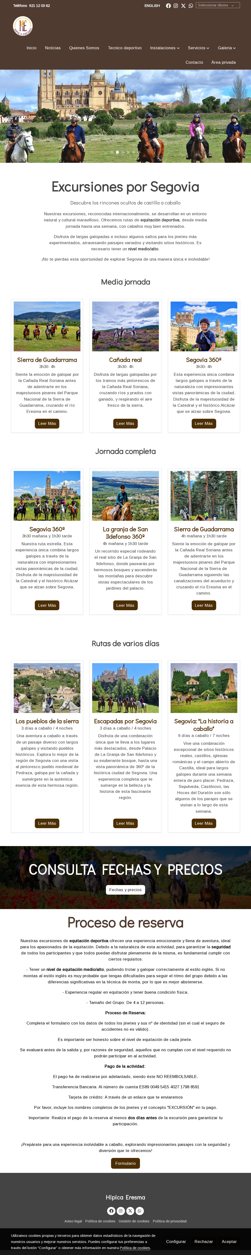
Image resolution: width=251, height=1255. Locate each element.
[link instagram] (176, 5)
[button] (165, 48)
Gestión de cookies (134, 1221)
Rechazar (204, 1241)
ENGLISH (152, 6)
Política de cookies (100, 1221)
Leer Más (47, 423)
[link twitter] (183, 5)
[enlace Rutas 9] (125, 495)
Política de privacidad (170, 1221)
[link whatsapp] (191, 5)
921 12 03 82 (39, 6)
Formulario (125, 1163)
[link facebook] (168, 5)
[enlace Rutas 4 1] (125, 326)
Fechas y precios (125, 889)
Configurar (176, 1241)
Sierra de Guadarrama (204, 529)
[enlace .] (47, 326)
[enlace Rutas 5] (47, 687)
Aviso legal (73, 1221)
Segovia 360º (47, 529)
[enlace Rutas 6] (204, 687)
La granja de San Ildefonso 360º (125, 532)
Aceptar (229, 1241)
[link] (23, 26)
